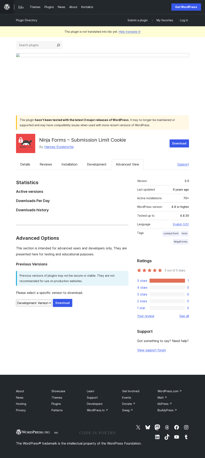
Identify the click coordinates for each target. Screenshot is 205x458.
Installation (69, 164)
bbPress (165, 403)
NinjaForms (180, 241)
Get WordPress (186, 7)
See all (184, 316)
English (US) (181, 224)
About (20, 391)
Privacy (21, 410)
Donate (128, 403)
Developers (94, 403)
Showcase (58, 391)
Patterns (57, 410)
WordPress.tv (97, 410)
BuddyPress (167, 410)
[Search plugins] (58, 45)
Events (126, 397)
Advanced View (127, 164)
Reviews (46, 164)
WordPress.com (170, 391)
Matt (162, 397)
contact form (171, 233)
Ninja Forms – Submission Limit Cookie (82, 140)
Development (97, 164)
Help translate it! (130, 31)
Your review (145, 316)
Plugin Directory (26, 20)
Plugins (56, 403)
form (184, 233)
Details (25, 164)
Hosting (21, 403)
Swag (127, 410)
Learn (90, 391)
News (19, 397)
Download (179, 143)
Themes (56, 397)
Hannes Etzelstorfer (59, 147)
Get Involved (130, 391)
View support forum (151, 350)
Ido (56, 432)
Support (183, 164)
